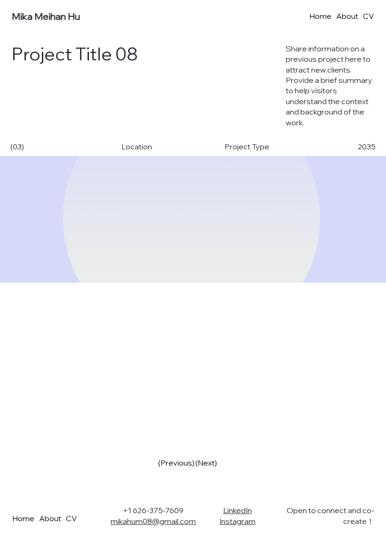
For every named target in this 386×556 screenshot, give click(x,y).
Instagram (237, 521)
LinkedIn (237, 510)
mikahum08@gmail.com (153, 521)
